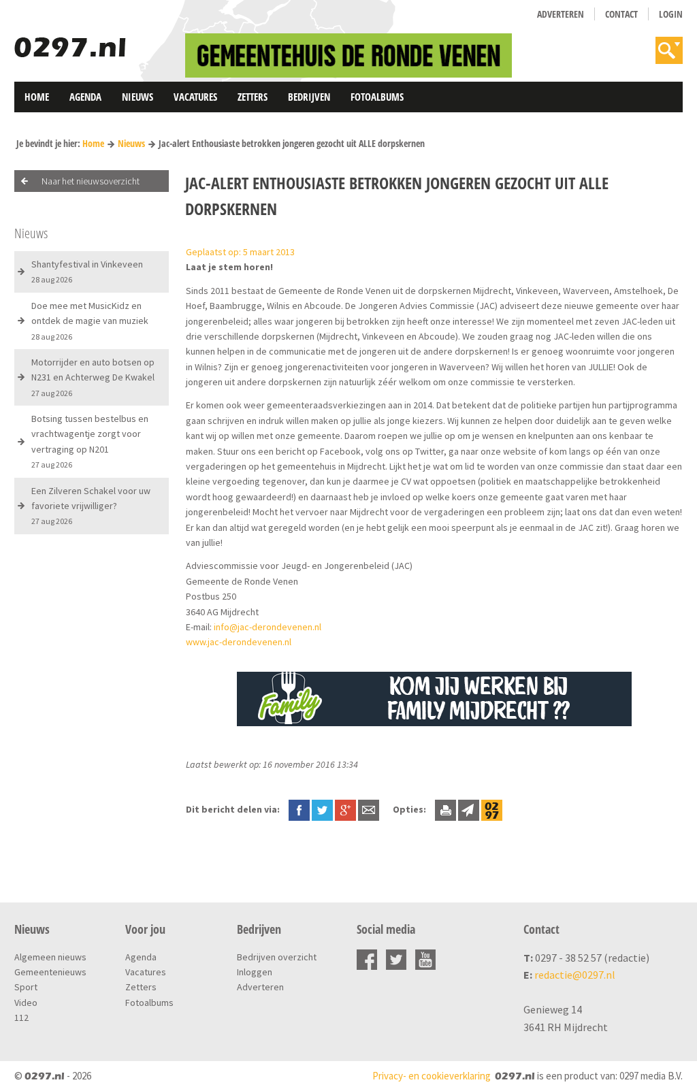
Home (37, 96)
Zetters (253, 96)
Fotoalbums (377, 96)
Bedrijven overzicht (277, 957)
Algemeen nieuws (50, 957)
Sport (25, 987)
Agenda (85, 96)
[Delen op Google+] (345, 809)
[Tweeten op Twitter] (322, 809)
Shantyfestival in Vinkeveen (87, 271)
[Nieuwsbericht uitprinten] (445, 809)
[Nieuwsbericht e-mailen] (368, 809)
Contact (621, 13)
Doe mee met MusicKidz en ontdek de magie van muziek (89, 320)
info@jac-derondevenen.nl (267, 627)
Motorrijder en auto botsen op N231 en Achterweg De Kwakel (93, 377)
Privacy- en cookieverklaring (431, 1075)
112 (21, 1017)
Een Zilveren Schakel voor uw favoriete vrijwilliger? (90, 506)
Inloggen (254, 972)
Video (25, 1002)
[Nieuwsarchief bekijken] (491, 809)
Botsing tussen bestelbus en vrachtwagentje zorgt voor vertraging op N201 (89, 441)
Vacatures (195, 96)
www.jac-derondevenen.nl (238, 642)
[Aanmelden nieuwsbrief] (468, 809)
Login (671, 13)
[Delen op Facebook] (299, 809)
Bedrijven (309, 96)
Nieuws (137, 96)
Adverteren (560, 13)
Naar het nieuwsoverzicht (91, 181)
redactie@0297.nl (574, 974)
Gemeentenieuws (50, 972)
